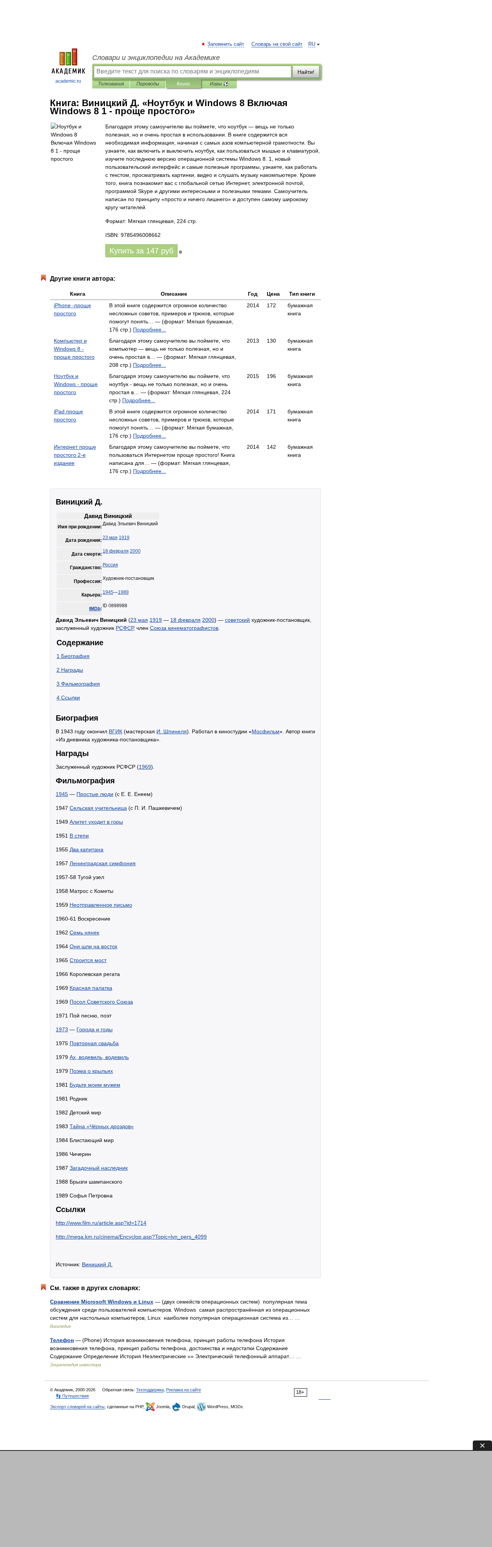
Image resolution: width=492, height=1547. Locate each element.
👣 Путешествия (72, 1396)
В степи (79, 836)
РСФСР (124, 628)
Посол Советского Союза (101, 1002)
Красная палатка (91, 988)
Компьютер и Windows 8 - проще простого (74, 349)
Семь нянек (84, 932)
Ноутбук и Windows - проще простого (76, 384)
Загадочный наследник (99, 1168)
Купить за (141, 250)
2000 (135, 551)
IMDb (94, 608)
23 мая (110, 537)
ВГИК (115, 731)
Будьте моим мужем (95, 1085)
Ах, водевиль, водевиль (99, 1057)
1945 (108, 592)
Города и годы (94, 1029)
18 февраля (116, 551)
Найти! (306, 72)
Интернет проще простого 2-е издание (75, 455)
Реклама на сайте (183, 1389)
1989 (123, 592)
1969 (145, 767)
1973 (62, 1029)
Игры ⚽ (219, 84)
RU (311, 44)
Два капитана (86, 849)
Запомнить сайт (226, 44)
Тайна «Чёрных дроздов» (102, 1126)
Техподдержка (150, 1389)
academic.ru (68, 81)
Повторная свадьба (94, 1043)
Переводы (147, 84)
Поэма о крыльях (91, 1071)
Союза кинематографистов (184, 628)
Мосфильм (265, 731)
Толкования (111, 84)
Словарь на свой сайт (277, 44)
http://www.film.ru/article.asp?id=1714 (101, 1223)
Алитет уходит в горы (96, 822)
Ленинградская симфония (103, 863)
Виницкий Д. (97, 1264)
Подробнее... (149, 329)
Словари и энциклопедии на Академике (156, 58)
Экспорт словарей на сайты (77, 1406)
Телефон (62, 1340)
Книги (183, 84)
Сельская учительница (98, 808)
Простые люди (94, 794)
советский (237, 620)
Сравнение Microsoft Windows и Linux (101, 1302)
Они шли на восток (93, 946)
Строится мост (88, 960)
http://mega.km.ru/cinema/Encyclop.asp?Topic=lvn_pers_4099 (131, 1237)
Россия (110, 565)
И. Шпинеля (171, 731)
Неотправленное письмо (101, 905)
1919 (124, 537)
